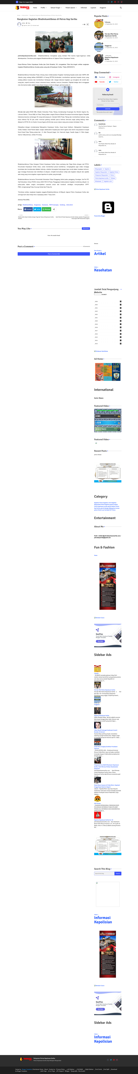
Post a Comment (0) (54, 254)
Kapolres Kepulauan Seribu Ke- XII (103, 820)
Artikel (100, 253)
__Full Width (79, 1069)
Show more (86, 228)
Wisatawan (98, 181)
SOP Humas (97, 803)
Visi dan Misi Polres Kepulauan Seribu (111, 35)
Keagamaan (37, 205)
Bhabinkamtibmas (28, 205)
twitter (116, 82)
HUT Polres (112, 510)
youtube (102, 82)
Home (35, 8)
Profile (43, 8)
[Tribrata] (99, 23)
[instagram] (118, 2)
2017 (108, 331)
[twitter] (112, 2)
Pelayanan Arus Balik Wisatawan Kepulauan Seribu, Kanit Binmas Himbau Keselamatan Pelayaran (106, 766)
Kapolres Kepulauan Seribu (111, 58)
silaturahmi (25, 15)
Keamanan (45, 205)
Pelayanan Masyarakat (101, 175)
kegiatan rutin (108, 181)
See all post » (98, 250)
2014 (108, 340)
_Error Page (51, 1071)
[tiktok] (121, 2)
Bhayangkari (98, 169)
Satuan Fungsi (55, 8)
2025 (108, 305)
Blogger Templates (27, 1069)
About (46, 1069)
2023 (108, 311)
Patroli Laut (101, 510)
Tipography (74, 1071)
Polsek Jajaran (70, 8)
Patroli (103, 504)
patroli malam (114, 504)
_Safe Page (43, 1071)
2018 (108, 327)
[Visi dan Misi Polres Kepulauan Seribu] (99, 35)
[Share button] (54, 209)
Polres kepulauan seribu (102, 178)
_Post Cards (98, 1069)
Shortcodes (81, 1071)
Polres (112, 175)
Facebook (29, 209)
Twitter (38, 209)
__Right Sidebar (89, 1069)
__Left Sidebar (70, 1069)
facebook (102, 77)
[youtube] (115, 2)
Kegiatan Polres (113, 172)
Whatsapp (47, 209)
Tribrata (96, 673)
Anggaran (103, 8)
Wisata (113, 178)
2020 (108, 321)
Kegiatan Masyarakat (101, 172)
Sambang (62, 205)
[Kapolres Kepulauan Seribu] (99, 58)
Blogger (67, 1071)
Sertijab (107, 510)
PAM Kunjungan (53, 205)
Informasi (84, 8)
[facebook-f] (108, 2)
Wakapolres (112, 508)
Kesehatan (103, 270)
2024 (108, 308)
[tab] (35, 7)
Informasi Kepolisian (103, 919)
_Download (113, 1069)
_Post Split (106, 1069)
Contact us (52, 1069)
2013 (108, 343)
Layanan (93, 8)
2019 (108, 324)
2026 (108, 301)
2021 (108, 318)
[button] (121, 8)
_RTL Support (60, 1071)
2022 (108, 314)
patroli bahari (112, 506)
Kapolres (107, 169)
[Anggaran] (99, 47)
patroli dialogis (104, 508)
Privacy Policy (60, 1069)
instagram (116, 77)
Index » (96, 267)
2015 (108, 337)
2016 (108, 334)
